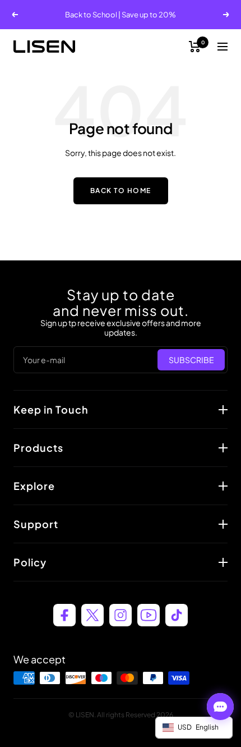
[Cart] (195, 46)
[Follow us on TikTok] (176, 615)
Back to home (120, 190)
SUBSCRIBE (191, 360)
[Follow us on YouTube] (148, 615)
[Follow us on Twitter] (92, 615)
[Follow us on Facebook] (64, 615)
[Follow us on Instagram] (120, 615)
